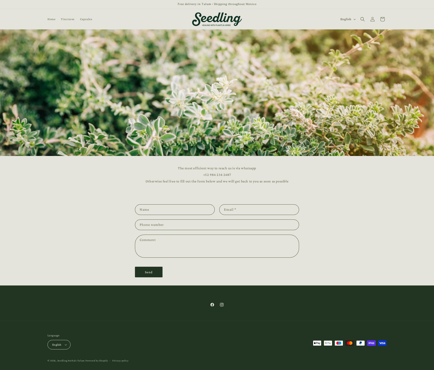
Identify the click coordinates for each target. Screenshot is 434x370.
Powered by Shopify (96, 360)
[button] (363, 19)
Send (149, 272)
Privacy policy (120, 360)
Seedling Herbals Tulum (71, 360)
